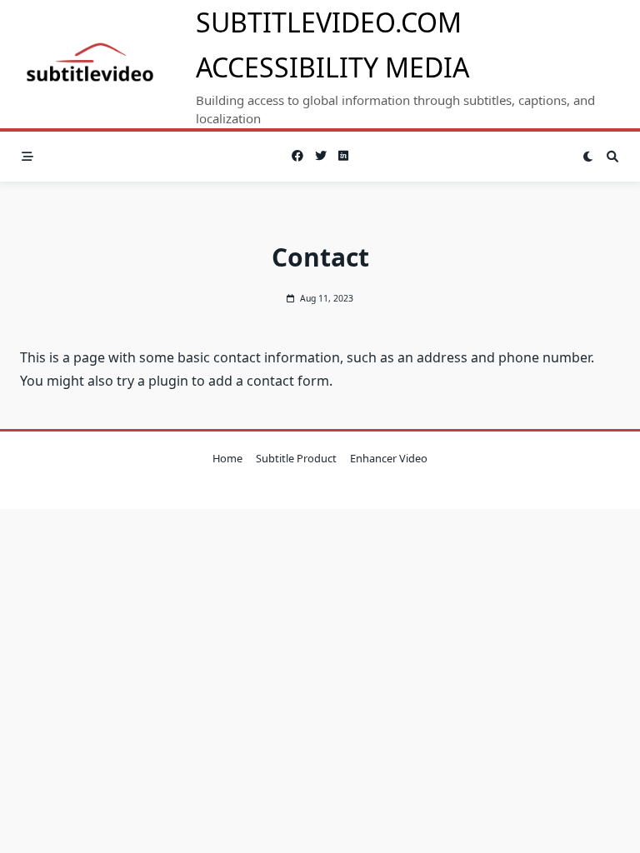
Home (227, 458)
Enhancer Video (389, 458)
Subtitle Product (296, 458)
